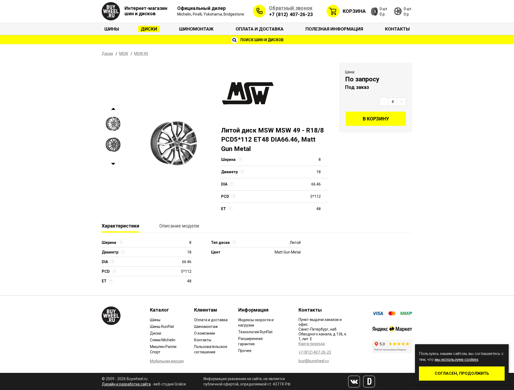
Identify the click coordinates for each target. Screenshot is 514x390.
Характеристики (120, 226)
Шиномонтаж (196, 29)
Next (113, 164)
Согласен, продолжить (462, 373)
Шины (111, 29)
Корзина (354, 11)
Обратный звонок (291, 8)
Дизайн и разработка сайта (126, 384)
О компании (204, 333)
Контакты (397, 29)
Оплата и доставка (260, 29)
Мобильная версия (167, 361)
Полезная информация (334, 29)
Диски (149, 29)
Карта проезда (311, 344)
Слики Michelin (162, 340)
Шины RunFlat (162, 326)
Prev (113, 109)
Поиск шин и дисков (262, 40)
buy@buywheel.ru (313, 361)
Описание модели (179, 226)
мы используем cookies (456, 359)
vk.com (354, 382)
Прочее (244, 351)
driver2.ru (369, 382)
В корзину (376, 119)
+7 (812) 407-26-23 (291, 14)
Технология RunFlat (255, 332)
